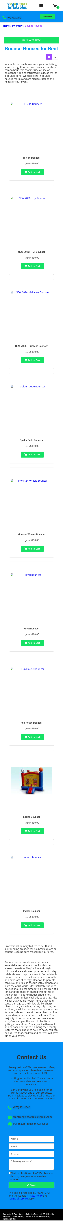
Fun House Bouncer (31, 722)
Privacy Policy (35, 1195)
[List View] (55, 56)
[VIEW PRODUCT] (31, 97)
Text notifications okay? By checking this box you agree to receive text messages (31, 1176)
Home (6, 25)
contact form (15, 1098)
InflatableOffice (9, 1219)
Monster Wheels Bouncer (31, 534)
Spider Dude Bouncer (31, 440)
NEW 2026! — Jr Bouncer (31, 251)
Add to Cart (33, 171)
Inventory (17, 25)
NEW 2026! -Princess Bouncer (31, 346)
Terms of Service (18, 1198)
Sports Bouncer (31, 816)
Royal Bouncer (31, 628)
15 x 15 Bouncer (31, 157)
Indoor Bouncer (31, 911)
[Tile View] (49, 56)
